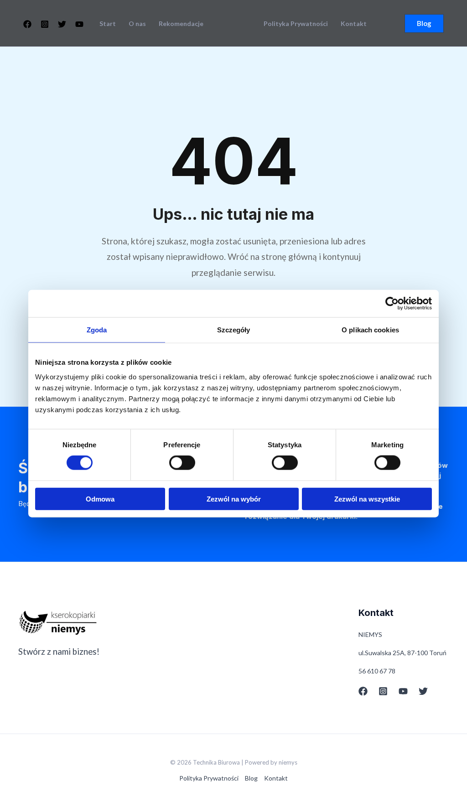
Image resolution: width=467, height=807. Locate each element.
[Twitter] (62, 24)
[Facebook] (27, 24)
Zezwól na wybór (234, 498)
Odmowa (100, 498)
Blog (251, 778)
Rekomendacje (181, 24)
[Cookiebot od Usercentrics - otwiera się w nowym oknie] (392, 303)
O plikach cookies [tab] (370, 330)
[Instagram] (45, 24)
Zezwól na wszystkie (367, 498)
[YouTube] (79, 24)
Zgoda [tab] (97, 330)
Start (107, 24)
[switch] (182, 462)
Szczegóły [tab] (233, 330)
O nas (137, 24)
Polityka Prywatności (296, 24)
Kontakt (354, 24)
